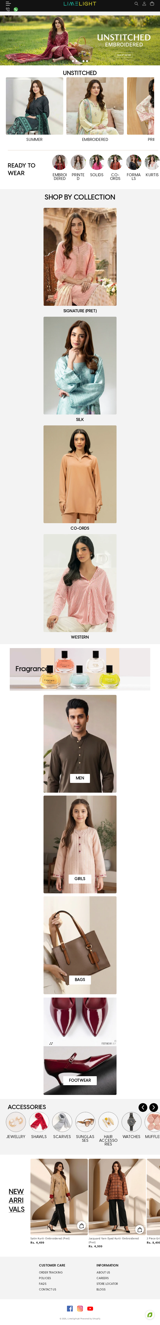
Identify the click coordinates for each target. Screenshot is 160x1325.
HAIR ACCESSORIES (108, 1140)
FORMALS (134, 177)
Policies (45, 1278)
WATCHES (131, 1137)
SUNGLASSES (85, 1139)
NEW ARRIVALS (17, 1200)
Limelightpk (74, 1318)
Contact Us (47, 1289)
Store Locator (107, 1284)
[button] (11, 4)
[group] (80, 40)
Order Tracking (51, 1272)
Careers (102, 1278)
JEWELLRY (16, 1137)
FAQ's (42, 1284)
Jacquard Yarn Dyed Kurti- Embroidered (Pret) (114, 1240)
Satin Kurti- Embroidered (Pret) (50, 1238)
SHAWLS (39, 1137)
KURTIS (152, 175)
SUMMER (34, 140)
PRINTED (78, 177)
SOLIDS (97, 175)
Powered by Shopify (90, 1318)
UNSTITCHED (80, 73)
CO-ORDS (115, 177)
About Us (103, 1272)
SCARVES (62, 1137)
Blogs (101, 1289)
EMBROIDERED (95, 140)
